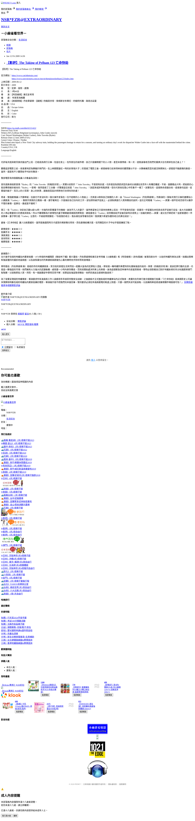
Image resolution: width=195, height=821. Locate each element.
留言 (27, 314)
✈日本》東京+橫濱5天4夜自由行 (16, 562)
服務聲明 (122, 784)
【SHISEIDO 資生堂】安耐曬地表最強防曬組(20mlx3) (86, 706)
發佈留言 (5, 350)
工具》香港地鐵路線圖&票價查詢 (16, 643)
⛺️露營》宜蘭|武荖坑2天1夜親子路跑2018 (20, 475)
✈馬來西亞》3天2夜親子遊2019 (15, 466)
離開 (15, 816)
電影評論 (22, 321)
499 (105, 682)
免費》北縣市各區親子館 (12, 624)
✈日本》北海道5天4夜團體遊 (14, 565)
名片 (8, 51)
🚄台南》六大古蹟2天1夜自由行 (16, 590)
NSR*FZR (5, 299)
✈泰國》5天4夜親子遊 (11, 492)
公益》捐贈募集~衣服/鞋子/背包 (16, 627)
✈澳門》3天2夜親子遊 (11, 545)
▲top (3, 329)
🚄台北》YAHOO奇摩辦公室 (14, 584)
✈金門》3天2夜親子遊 (11, 578)
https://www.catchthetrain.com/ (25, 75)
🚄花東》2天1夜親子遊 (12, 508)
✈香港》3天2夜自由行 (11, 532)
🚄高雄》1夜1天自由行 (12, 594)
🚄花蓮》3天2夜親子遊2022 (14, 450)
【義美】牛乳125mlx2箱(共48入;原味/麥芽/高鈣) (23, 706)
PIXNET (78, 784)
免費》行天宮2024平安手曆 (14, 618)
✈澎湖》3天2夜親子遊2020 (13, 453)
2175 (48, 704)
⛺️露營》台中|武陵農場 (12, 498)
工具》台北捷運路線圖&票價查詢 (16, 640)
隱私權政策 (112, 784)
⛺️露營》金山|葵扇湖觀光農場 (15, 505)
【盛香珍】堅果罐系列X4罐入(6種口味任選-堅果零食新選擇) (80, 689)
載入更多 (5, 334)
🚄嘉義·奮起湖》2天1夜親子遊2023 (17, 440)
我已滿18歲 (6, 816)
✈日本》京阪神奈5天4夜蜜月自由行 (18, 568)
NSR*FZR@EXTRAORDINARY (31, 19)
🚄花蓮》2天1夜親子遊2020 (14, 456)
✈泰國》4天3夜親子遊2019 (13, 472)
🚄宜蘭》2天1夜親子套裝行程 (15, 581)
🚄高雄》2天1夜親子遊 (12, 489)
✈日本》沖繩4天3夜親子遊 (13, 559)
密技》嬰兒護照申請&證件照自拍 (16, 630)
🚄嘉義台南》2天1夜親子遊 (14, 495)
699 (16, 702)
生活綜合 (23, 40)
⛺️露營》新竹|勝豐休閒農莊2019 (16, 462)
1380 (42, 682)
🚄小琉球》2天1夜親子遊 (13, 575)
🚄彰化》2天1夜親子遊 (12, 571)
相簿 (8, 45)
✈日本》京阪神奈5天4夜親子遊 (15, 555)
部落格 (9, 48)
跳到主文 (5, 27)
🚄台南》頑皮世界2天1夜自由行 (16, 587)
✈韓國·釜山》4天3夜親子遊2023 (16, 443)
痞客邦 (21, 314)
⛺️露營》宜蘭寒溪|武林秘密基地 (16, 501)
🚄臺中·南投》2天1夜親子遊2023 (16, 446)
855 (79, 702)
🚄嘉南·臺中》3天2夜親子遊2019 (16, 459)
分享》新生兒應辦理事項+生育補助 (17, 637)
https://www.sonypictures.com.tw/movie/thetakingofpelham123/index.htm (42, 79)
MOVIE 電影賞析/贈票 (28, 324)
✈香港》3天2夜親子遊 (11, 518)
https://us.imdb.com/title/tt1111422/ (21, 128)
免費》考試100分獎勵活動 (13, 621)
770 (73, 685)
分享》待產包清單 (9, 634)
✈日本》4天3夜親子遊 (11, 478)
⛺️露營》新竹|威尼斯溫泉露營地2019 (18, 469)
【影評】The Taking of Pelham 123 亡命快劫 (37, 62)
